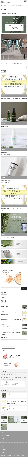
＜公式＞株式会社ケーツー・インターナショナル (15, 455)
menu (25, 1)
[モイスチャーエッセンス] (17, 419)
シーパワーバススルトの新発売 (7, 237)
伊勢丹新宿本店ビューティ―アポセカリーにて (11, 208)
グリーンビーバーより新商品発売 (8, 346)
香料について (4, 341)
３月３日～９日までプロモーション (8, 348)
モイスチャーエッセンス (6, 152)
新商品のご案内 (4, 126)
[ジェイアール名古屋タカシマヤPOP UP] (4, 419)
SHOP (3, 441)
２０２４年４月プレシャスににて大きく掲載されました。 (12, 63)
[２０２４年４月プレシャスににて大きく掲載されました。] (11, 419)
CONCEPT (4, 438)
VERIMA (3, 9)
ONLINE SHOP (5, 443)
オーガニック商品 (5, 435)
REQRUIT (4, 452)
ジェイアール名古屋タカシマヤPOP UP (9, 326)
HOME (3, 432)
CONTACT (4, 449)
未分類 (3, 297)
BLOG (3, 446)
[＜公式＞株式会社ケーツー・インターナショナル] (9, 2)
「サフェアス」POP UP (6, 350)
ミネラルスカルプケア (6, 180)
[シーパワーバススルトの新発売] (4, 427)
